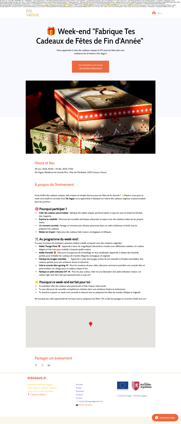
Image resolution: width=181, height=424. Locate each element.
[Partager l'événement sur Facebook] (36, 365)
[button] (49, 4)
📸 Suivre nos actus (84, 405)
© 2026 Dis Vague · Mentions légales (132, 396)
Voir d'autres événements (90, 68)
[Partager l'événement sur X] (42, 365)
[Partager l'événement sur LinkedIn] (49, 365)
